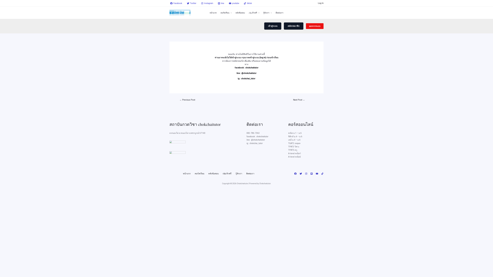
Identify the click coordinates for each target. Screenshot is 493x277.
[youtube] (317, 173)
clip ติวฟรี (253, 12)
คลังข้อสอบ (240, 12)
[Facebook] (295, 173)
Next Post (299, 100)
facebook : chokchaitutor (246, 67)
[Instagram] (306, 173)
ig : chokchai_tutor (246, 78)
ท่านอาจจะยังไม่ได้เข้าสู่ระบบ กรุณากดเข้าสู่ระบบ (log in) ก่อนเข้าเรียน (246, 57)
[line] (311, 173)
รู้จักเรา (266, 12)
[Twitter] (301, 173)
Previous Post (187, 100)
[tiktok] (322, 173)
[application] (230, 13)
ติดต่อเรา (279, 12)
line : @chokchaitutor (247, 73)
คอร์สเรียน (225, 12)
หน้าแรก (213, 12)
